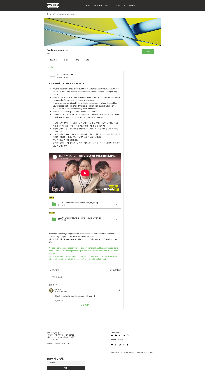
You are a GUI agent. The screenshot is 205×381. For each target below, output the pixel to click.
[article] (85, 190)
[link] (53, 60)
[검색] (136, 51)
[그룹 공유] (156, 51)
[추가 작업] (119, 290)
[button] (129, 5)
